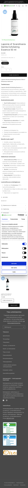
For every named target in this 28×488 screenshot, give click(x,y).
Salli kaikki (14, 263)
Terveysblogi (6, 339)
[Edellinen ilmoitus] (1, 1)
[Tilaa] (23, 327)
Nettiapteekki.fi (11, 482)
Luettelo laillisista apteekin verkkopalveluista (9, 365)
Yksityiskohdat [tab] (14, 219)
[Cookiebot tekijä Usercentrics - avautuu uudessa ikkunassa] (18, 215)
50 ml (5, 63)
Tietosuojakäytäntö (8, 484)
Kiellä (14, 271)
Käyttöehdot (16, 484)
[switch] (24, 248)
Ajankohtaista (6, 335)
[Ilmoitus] (26, 1)
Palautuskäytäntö (7, 355)
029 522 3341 (10, 418)
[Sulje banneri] (26, 215)
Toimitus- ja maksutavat (9, 345)
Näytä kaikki (14, 305)
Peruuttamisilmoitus (8, 358)
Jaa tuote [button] (5, 197)
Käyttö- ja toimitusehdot (9, 348)
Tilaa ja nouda (6, 352)
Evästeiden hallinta (7, 370)
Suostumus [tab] (5, 219)
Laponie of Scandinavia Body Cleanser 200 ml (6, 294)
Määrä (2, 67)
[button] (1, 5)
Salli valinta (14, 267)
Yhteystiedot (6, 342)
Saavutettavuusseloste (9, 373)
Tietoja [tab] (23, 219)
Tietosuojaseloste (7, 361)
